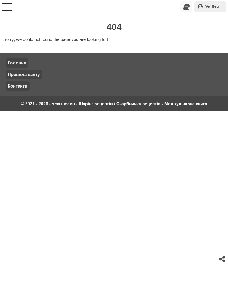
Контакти (17, 85)
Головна (17, 62)
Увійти (212, 6)
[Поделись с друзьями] (222, 259)
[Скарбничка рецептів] (186, 6)
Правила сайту (24, 74)
